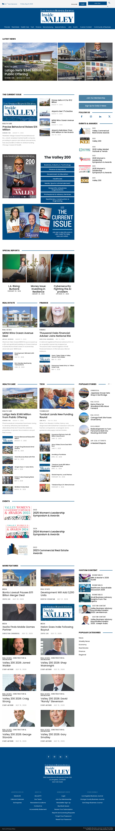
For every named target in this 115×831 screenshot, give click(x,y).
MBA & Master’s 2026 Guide (100, 578)
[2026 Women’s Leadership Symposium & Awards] (85, 158)
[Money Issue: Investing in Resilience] (38, 268)
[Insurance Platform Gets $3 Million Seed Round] (45, 438)
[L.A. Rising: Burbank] (14, 268)
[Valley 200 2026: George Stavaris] (19, 718)
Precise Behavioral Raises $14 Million (19, 128)
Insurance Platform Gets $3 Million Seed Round (61, 435)
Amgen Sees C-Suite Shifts (24, 467)
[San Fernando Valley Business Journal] (57, 16)
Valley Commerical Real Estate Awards (100, 132)
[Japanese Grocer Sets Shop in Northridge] (84, 393)
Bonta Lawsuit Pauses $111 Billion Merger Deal (17, 594)
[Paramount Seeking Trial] (71, 52)
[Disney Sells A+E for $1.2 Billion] (45, 102)
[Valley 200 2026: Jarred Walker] (19, 646)
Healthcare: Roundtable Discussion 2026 (101, 589)
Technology (44, 411)
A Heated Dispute (98, 443)
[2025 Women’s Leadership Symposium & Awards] (85, 169)
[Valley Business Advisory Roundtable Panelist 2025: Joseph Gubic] (85, 620)
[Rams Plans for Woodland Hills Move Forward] (84, 405)
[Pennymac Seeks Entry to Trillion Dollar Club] (45, 369)
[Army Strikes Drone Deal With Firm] (45, 448)
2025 (94, 166)
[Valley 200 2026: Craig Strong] (19, 682)
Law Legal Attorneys (98, 440)
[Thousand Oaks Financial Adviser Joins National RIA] (57, 317)
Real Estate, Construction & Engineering (14, 658)
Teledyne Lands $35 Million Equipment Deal (61, 465)
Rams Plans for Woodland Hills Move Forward (100, 406)
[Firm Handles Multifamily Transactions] (7, 366)
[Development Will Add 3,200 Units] (7, 356)
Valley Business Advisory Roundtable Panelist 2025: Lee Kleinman (101, 610)
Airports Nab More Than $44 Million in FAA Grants (63, 131)
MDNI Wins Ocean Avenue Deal (63, 121)
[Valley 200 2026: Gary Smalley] (57, 718)
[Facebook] (81, 116)
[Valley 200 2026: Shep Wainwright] (57, 646)
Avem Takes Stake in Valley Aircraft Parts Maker (61, 356)
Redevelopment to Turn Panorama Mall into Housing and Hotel (101, 431)
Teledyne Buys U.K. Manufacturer (63, 485)
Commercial (95, 390)
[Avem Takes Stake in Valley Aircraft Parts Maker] (45, 359)
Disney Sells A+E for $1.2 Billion (62, 101)
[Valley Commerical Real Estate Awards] (85, 130)
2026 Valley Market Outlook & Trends (100, 150)
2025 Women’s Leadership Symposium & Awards (49, 514)
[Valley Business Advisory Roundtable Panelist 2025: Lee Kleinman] (85, 609)
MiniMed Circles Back (22, 487)
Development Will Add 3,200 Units (24, 354)
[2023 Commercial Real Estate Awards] (17, 550)
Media (4, 589)
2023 (35, 547)
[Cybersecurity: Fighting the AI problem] (62, 268)
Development (95, 426)
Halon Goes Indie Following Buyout (57, 628)
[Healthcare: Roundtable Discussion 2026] (85, 588)
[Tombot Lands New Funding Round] (57, 398)
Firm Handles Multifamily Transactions (23, 364)
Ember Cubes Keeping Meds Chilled (24, 477)
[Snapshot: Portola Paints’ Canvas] (99, 71)
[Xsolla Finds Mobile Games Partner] (19, 612)
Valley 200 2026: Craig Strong (15, 700)
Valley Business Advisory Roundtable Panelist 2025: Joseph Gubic (101, 621)
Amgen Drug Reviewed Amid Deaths (24, 447)
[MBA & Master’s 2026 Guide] (85, 578)
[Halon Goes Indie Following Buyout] (57, 612)
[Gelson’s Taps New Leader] (71, 71)
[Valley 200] (85, 140)
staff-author (7, 669)
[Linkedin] (100, 116)
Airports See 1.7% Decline (62, 111)
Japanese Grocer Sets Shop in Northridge (100, 394)
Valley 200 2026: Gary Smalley (53, 736)
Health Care (11, 66)
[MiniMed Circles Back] (7, 490)
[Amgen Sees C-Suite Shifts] (7, 470)
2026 (94, 128)
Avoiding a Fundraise (59, 454)
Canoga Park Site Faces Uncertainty (101, 418)
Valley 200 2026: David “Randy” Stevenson (54, 700)
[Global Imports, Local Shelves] (45, 478)
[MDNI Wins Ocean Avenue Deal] (45, 122)
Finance (44, 303)
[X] (109, 116)
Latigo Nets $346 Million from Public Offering (16, 416)
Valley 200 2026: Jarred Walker (16, 664)
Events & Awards (88, 123)
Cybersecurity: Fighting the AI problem (62, 288)
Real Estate (8, 303)
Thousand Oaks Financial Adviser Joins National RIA (55, 334)
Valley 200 (96, 141)
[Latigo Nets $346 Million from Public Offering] (29, 62)
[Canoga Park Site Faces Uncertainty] (84, 417)
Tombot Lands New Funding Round (56, 416)
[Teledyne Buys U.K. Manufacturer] (45, 488)
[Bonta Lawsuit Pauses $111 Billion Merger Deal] (19, 577)
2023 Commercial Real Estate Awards (51, 552)
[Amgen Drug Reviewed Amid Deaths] (7, 450)
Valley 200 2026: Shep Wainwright (54, 664)
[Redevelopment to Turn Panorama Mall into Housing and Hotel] (84, 430)
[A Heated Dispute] (84, 442)
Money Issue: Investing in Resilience (38, 288)
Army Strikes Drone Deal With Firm (62, 445)
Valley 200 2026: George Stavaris (16, 736)
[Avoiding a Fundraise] (45, 458)
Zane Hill (43, 420)
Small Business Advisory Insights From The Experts (101, 599)
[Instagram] (91, 116)
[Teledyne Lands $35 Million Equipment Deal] (45, 468)
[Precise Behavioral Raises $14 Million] (19, 109)
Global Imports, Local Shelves (62, 475)
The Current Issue (11, 94)
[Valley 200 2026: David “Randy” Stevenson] (57, 682)
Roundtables (97, 575)
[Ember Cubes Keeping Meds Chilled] (7, 480)
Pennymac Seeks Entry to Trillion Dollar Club (63, 366)
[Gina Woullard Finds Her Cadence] (99, 52)
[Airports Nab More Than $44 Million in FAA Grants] (45, 132)
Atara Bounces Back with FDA (25, 457)
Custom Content (88, 570)
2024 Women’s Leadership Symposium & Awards (49, 533)
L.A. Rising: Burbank (14, 287)
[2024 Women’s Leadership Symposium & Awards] (17, 532)
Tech (42, 384)
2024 (35, 528)
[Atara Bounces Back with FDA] (7, 460)
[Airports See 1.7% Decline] (45, 112)
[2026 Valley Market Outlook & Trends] (85, 149)
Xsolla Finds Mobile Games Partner (18, 628)
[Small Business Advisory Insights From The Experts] (85, 598)
